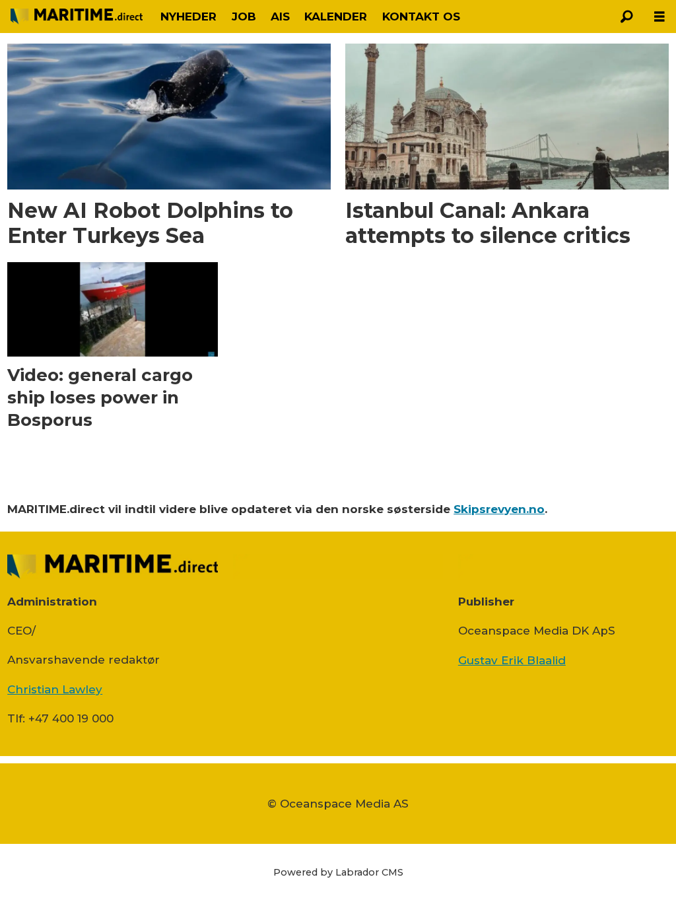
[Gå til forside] (77, 16)
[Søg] (626, 16)
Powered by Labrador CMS (338, 872)
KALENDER (335, 16)
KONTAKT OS (421, 16)
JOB (244, 16)
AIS (280, 16)
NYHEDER (188, 16)
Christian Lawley (54, 689)
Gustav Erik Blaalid (512, 660)
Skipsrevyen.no (499, 509)
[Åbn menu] (659, 17)
